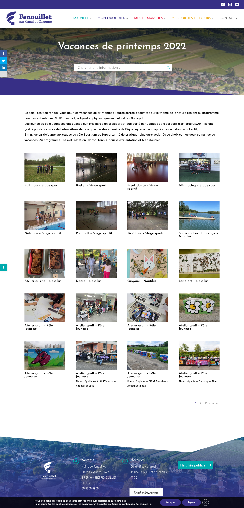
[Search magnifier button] (168, 67)
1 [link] (195, 403)
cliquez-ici (145, 504)
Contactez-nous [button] (146, 492)
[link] (3, 267)
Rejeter (192, 502)
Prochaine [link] (211, 403)
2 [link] (200, 403)
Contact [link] (227, 18)
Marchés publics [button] (193, 465)
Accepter (170, 502)
